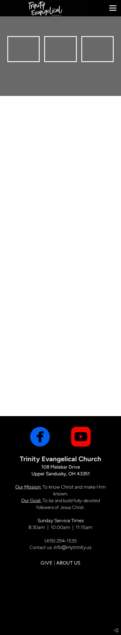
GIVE (46, 563)
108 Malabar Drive (60, 467)
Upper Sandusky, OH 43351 (61, 473)
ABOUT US (68, 563)
